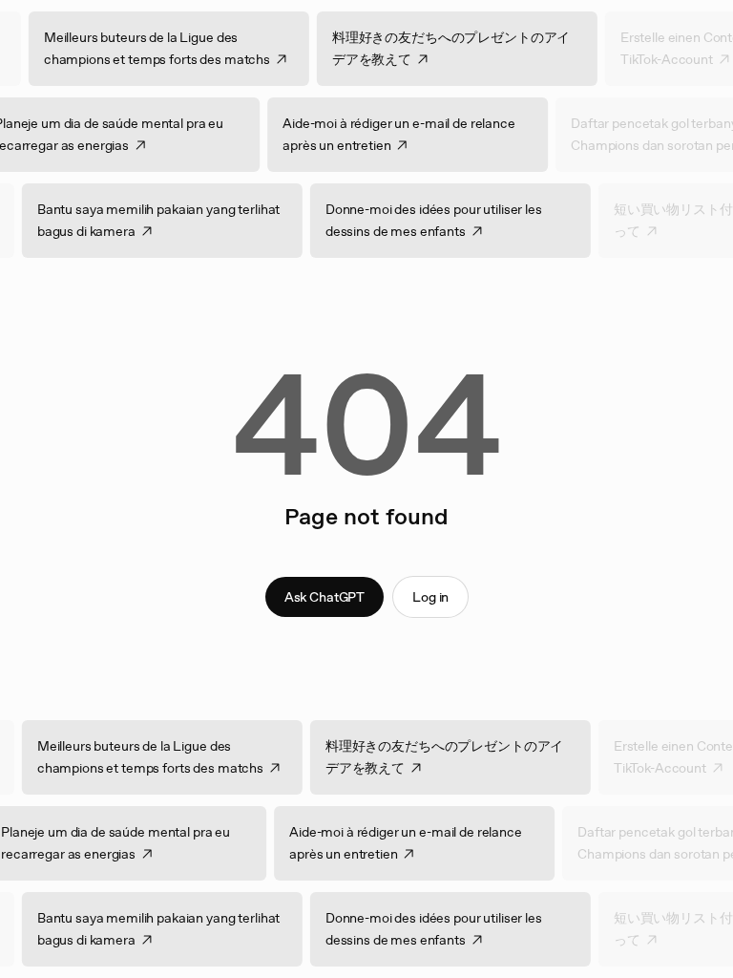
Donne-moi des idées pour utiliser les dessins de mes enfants (445, 220)
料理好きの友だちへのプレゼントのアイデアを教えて (462, 48)
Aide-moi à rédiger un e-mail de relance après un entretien (387, 134)
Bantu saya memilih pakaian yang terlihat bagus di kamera (170, 220)
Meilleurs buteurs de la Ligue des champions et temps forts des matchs (168, 48)
